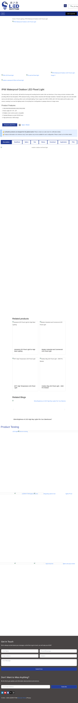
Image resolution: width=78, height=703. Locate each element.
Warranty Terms (22, 697)
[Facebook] (8, 692)
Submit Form (39, 669)
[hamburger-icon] (3, 14)
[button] (13, 410)
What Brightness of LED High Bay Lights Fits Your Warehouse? (32, 419)
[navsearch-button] (65, 5)
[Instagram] (13, 692)
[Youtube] (5, 692)
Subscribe (64, 686)
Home (14, 19)
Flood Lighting (20, 19)
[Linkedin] (2, 692)
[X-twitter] (11, 692)
